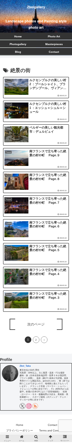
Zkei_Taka (25, 366)
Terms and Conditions (52, 430)
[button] (64, 415)
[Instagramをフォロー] (29, 406)
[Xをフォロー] (22, 406)
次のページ (36, 324)
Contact (52, 424)
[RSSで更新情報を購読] (35, 406)
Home (19, 424)
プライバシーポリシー (19, 430)
